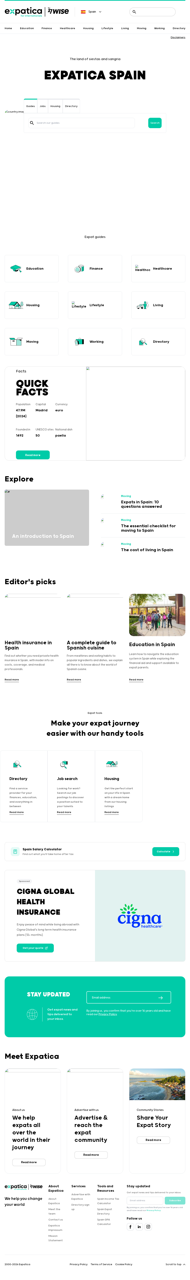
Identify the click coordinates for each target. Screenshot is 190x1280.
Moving (141, 28)
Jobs (43, 106)
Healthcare (67, 28)
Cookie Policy (123, 1264)
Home (8, 28)
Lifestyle (107, 28)
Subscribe (175, 1200)
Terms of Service (101, 1264)
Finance (47, 28)
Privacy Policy (108, 1014)
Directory (179, 28)
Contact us (55, 1219)
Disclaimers (178, 37)
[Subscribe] (164, 998)
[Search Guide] (32, 122)
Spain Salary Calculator (42, 849)
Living (125, 28)
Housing (88, 28)
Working (159, 28)
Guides (30, 106)
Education (27, 28)
